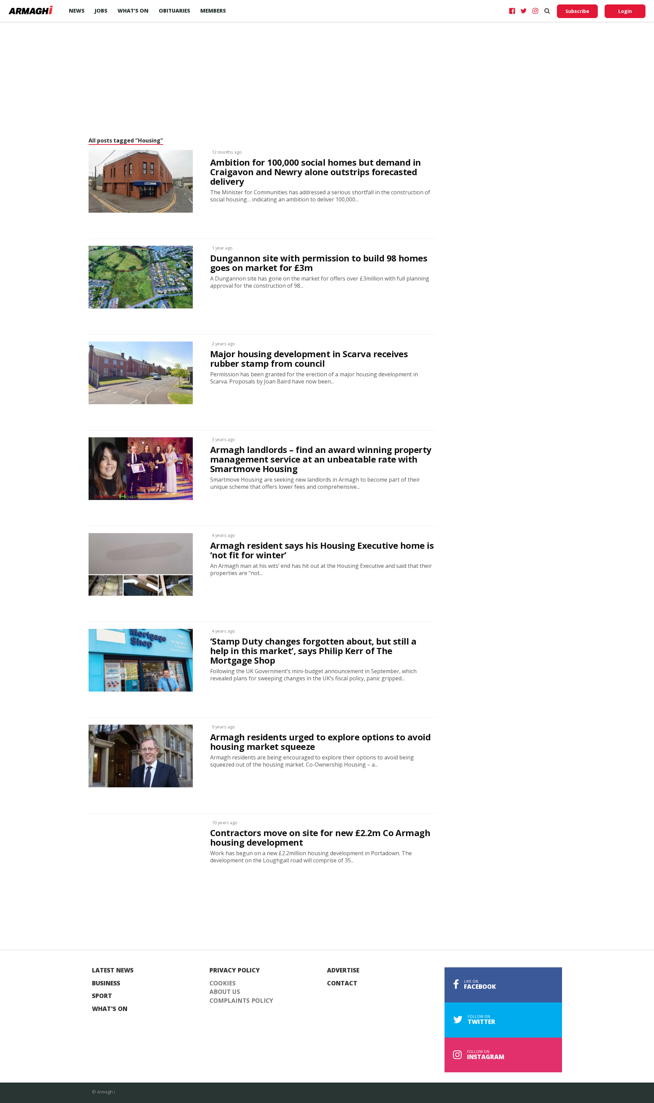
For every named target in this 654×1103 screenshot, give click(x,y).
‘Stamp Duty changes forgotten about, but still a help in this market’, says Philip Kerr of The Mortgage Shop (313, 651)
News (76, 10)
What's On (109, 1009)
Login (625, 11)
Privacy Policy (234, 970)
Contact (342, 983)
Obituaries (174, 10)
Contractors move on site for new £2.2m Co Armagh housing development (320, 837)
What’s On (133, 10)
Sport (102, 996)
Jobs (101, 10)
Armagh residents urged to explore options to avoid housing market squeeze (320, 742)
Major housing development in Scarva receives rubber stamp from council (309, 358)
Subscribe (577, 11)
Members (213, 10)
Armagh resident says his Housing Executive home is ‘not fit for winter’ (322, 550)
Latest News (113, 970)
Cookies (222, 983)
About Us (224, 992)
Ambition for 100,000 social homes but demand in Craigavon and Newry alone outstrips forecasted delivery (315, 172)
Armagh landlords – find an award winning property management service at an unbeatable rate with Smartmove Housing (321, 459)
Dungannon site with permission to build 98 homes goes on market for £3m (318, 263)
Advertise (343, 970)
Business (106, 983)
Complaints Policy (241, 1001)
